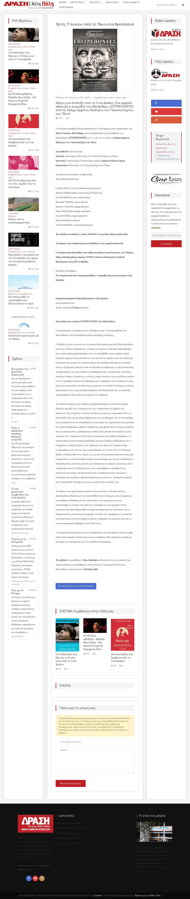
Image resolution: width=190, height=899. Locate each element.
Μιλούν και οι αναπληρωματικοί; (19, 221)
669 (32, 108)
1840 (31, 308)
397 (32, 191)
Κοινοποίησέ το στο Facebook (76, 586)
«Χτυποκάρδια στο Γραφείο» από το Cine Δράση (21, 142)
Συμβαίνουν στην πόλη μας (22, 48)
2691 (60, 118)
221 (32, 150)
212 (32, 64)
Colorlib (98, 896)
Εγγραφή (166, 244)
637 (32, 269)
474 (32, 227)
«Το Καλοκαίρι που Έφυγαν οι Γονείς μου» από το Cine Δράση (21, 56)
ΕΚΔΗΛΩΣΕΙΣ (112, 2)
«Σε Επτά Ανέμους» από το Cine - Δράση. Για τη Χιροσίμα (22, 183)
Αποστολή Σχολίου (70, 783)
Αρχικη (63, 2)
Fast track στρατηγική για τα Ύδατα (23, 337)
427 (32, 343)
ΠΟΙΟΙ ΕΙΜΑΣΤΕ (131, 2)
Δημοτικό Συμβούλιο (20, 294)
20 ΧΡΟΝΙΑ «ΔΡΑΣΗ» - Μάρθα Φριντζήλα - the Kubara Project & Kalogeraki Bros (22, 99)
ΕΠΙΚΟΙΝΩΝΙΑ (66, 7)
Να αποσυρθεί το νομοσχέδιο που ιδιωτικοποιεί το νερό (21, 300)
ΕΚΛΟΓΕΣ (94, 2)
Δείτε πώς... (166, 44)
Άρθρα (12, 216)
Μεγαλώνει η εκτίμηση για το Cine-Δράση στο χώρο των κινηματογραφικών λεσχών (23, 260)
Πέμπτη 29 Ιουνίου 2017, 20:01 (73, 98)
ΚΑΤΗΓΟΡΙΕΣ (77, 2)
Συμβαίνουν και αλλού (21, 252)
